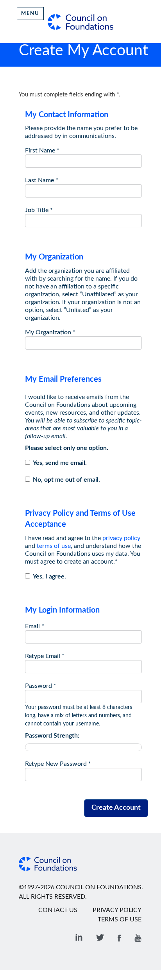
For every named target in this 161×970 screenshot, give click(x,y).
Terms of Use (119, 919)
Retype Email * (44, 656)
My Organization (50, 332)
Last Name (41, 180)
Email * (34, 626)
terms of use (54, 546)
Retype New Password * (58, 764)
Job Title (39, 210)
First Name (42, 150)
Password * (40, 686)
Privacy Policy (117, 910)
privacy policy (121, 538)
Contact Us (57, 910)
